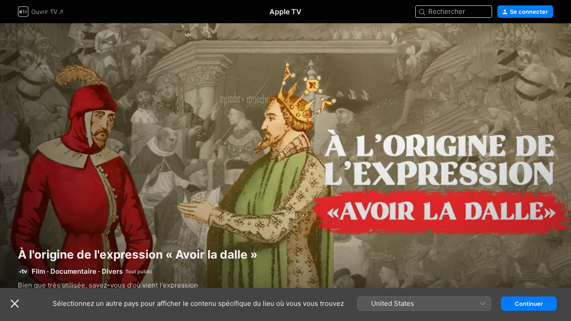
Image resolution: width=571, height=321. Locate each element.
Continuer (529, 303)
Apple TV (285, 11)
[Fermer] (15, 304)
